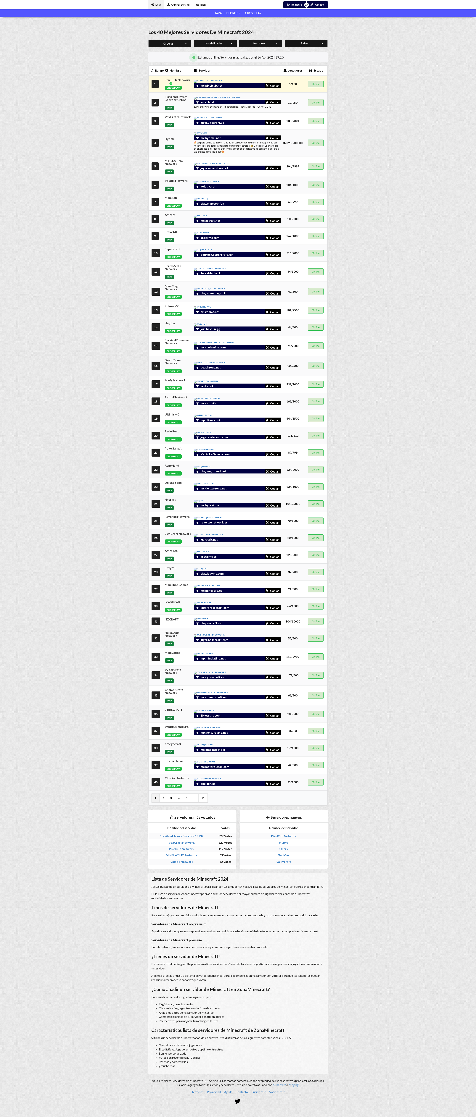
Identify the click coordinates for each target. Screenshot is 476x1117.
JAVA (218, 13)
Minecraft (279, 1085)
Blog (203, 4)
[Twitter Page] (238, 1101)
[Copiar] (264, 85)
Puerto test (258, 1092)
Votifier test (277, 1092)
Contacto (242, 1092)
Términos (197, 1092)
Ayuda (228, 1092)
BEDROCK (233, 13)
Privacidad (214, 1092)
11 (203, 798)
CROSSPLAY (253, 13)
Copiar (274, 85)
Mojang (294, 1085)
